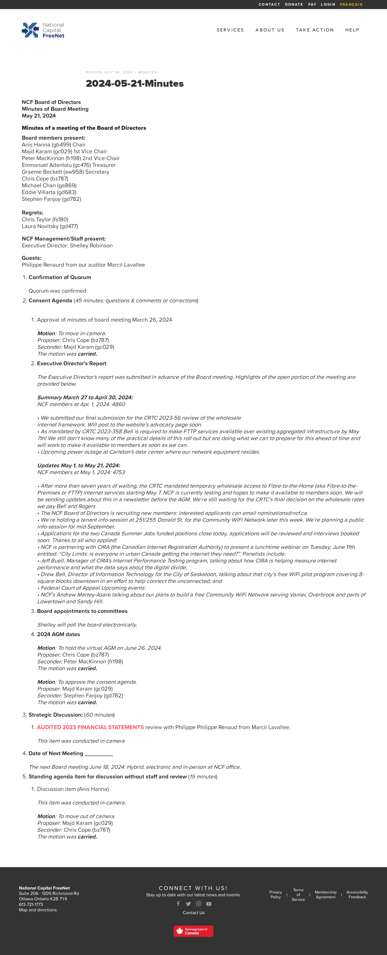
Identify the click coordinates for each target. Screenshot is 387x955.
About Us (270, 30)
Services (230, 30)
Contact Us (194, 912)
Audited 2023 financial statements (90, 727)
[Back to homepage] (43, 30)
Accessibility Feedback (357, 894)
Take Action (315, 30)
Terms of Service (298, 895)
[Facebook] (178, 904)
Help (352, 30)
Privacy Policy (275, 894)
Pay (312, 4)
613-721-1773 (31, 904)
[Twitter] (188, 904)
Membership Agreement (326, 894)
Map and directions (38, 909)
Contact (269, 4)
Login (328, 4)
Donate (294, 4)
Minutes (147, 72)
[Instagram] (198, 904)
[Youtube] (209, 904)
